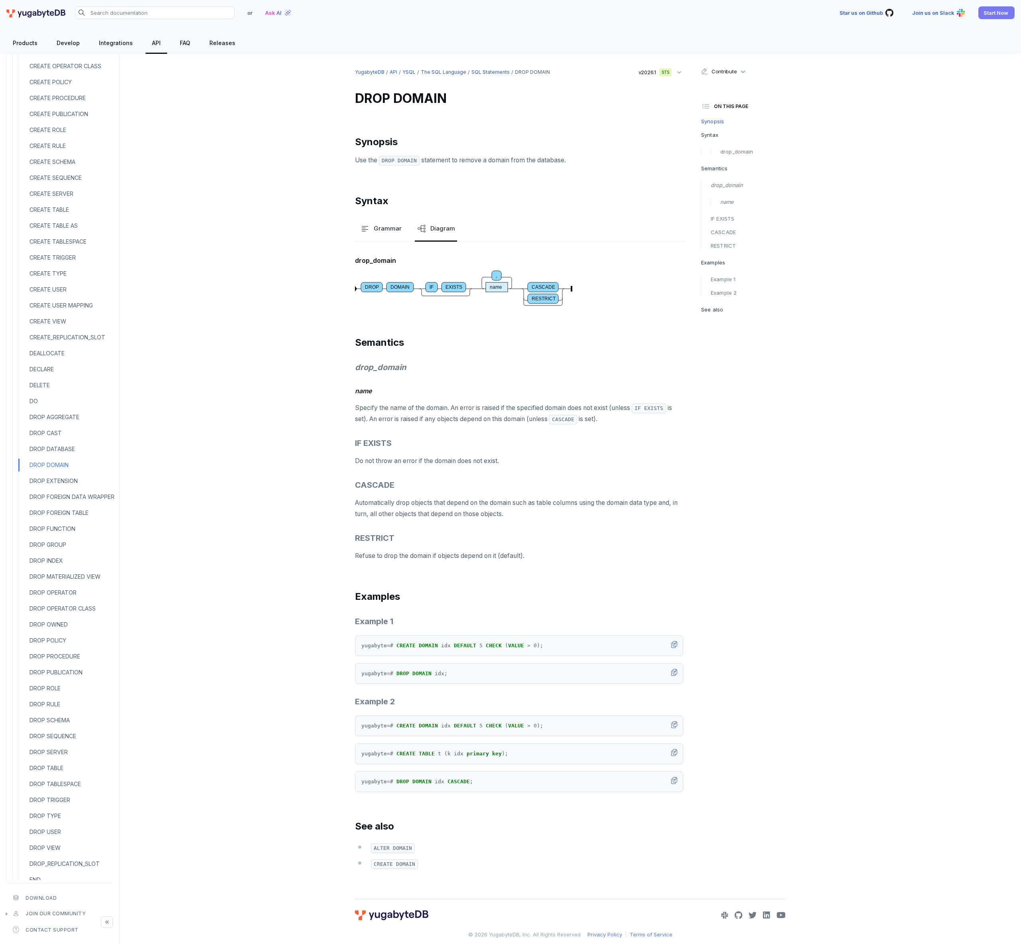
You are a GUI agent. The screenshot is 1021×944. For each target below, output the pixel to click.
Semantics (714, 168)
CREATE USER (48, 289)
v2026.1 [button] (651, 70)
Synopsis (712, 121)
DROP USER (45, 831)
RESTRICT (723, 245)
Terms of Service (651, 934)
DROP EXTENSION (54, 480)
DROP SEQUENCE (53, 736)
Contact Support (52, 930)
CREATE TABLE (49, 209)
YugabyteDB (369, 72)
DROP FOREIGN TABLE (59, 512)
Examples (713, 262)
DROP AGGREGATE (54, 417)
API (393, 72)
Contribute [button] (724, 71)
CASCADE (723, 232)
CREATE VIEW (48, 321)
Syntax (709, 135)
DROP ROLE (45, 688)
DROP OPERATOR (53, 592)
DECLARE (42, 369)
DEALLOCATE (47, 353)
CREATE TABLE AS (54, 225)
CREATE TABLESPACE (58, 241)
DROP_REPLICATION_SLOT (65, 863)
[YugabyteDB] (35, 13)
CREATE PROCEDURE (58, 98)
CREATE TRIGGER (53, 257)
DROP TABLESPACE (55, 783)
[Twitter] (753, 915)
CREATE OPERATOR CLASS (65, 66)
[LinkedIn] (766, 915)
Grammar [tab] (388, 228)
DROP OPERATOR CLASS (63, 608)
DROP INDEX (46, 560)
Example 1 (723, 279)
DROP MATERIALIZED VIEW (65, 576)
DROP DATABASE (52, 448)
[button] (996, 12)
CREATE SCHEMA (52, 161)
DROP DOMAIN (49, 464)
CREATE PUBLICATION (59, 113)
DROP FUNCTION (52, 528)
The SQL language (443, 72)
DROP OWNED (49, 624)
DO (34, 401)
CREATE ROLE (48, 129)
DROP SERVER (49, 752)
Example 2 (724, 293)
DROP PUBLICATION (56, 672)
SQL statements (490, 72)
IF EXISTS (722, 218)
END (35, 879)
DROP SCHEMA (50, 720)
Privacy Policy (604, 934)
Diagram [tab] (442, 228)
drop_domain (736, 151)
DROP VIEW (45, 847)
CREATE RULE (48, 145)
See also (712, 309)
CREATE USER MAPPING (61, 305)
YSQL (409, 72)
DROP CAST (46, 433)
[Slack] (724, 915)
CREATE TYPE (48, 273)
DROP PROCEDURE (55, 656)
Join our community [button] (55, 913)
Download (41, 898)
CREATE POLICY (51, 82)
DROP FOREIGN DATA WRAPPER (72, 496)
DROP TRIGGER (50, 799)
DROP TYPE (45, 815)
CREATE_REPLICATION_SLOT (67, 337)
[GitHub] (738, 915)
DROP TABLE (46, 768)
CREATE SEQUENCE (56, 177)
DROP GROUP (48, 544)
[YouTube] (781, 915)
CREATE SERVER (51, 193)
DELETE (40, 385)
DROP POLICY (48, 640)
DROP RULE (45, 704)
